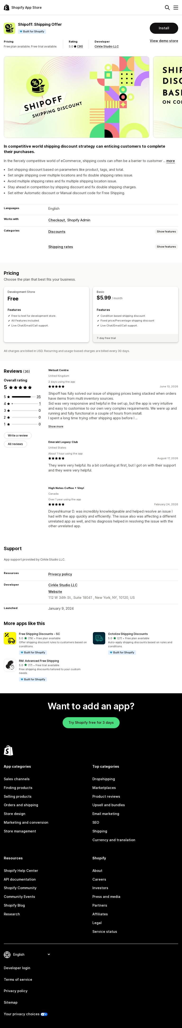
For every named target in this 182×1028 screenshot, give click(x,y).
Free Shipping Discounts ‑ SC (39, 634)
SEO (95, 822)
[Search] (167, 7)
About (97, 871)
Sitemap (11, 1002)
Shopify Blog (14, 905)
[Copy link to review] (71, 370)
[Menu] (175, 7)
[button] (46, 643)
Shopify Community (20, 888)
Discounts (56, 232)
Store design (14, 814)
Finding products (18, 788)
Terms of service (18, 979)
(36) (80, 46)
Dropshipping (103, 779)
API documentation (20, 879)
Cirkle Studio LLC (107, 46)
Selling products (18, 796)
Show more (55, 426)
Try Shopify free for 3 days (91, 722)
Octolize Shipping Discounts (128, 634)
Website (55, 592)
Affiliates (100, 914)
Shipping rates (60, 247)
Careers (99, 879)
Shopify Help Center (21, 871)
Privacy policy (60, 574)
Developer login (17, 968)
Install (164, 28)
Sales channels (17, 779)
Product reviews (106, 796)
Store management (20, 831)
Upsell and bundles (108, 805)
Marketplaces (104, 788)
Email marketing (105, 814)
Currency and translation (113, 840)
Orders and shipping (21, 805)
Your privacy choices (22, 1014)
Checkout (56, 220)
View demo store (164, 41)
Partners (99, 905)
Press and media (106, 897)
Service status (104, 931)
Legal (97, 923)
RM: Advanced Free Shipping (39, 661)
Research (12, 914)
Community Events (19, 897)
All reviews (15, 444)
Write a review (18, 435)
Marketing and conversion (26, 822)
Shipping (99, 831)
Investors (100, 888)
